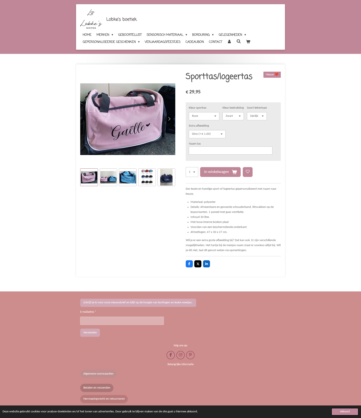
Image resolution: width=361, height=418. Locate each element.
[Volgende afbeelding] (169, 119)
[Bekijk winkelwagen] (248, 42)
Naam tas (195, 143)
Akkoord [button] (345, 411)
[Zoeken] (238, 41)
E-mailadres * (88, 312)
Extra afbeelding (199, 125)
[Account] (229, 42)
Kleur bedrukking (233, 107)
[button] (89, 177)
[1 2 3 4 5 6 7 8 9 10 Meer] (192, 172)
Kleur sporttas (197, 107)
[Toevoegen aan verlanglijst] (248, 172)
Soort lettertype (257, 107)
